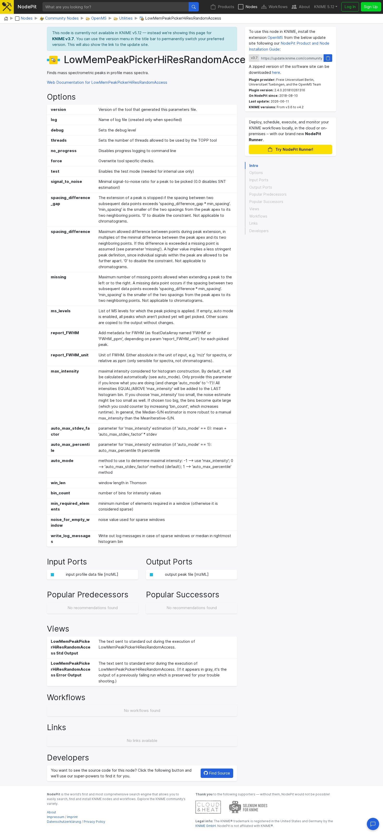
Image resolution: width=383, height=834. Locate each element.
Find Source (219, 773)
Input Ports (258, 180)
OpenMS (275, 37)
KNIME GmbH (205, 826)
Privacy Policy (94, 822)
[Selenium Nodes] (248, 807)
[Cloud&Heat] (208, 807)
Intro (253, 166)
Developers (259, 231)
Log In (350, 6)
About (304, 6)
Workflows (278, 6)
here (276, 72)
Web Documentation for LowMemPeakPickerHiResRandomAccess (107, 82)
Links (253, 223)
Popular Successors (266, 202)
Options (256, 173)
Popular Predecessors (268, 195)
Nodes (251, 6)
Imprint (72, 817)
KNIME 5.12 (324, 6)
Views (254, 209)
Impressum (55, 817)
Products (226, 6)
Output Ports (260, 187)
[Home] (6, 18)
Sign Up (371, 6)
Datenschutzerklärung (64, 822)
